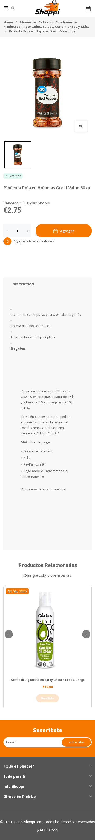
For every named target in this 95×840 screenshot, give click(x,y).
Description (23, 284)
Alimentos (29, 22)
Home (8, 22)
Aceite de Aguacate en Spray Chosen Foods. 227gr (47, 680)
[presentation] (9, 634)
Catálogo (47, 22)
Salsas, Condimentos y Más (66, 26)
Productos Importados (22, 26)
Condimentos (67, 22)
